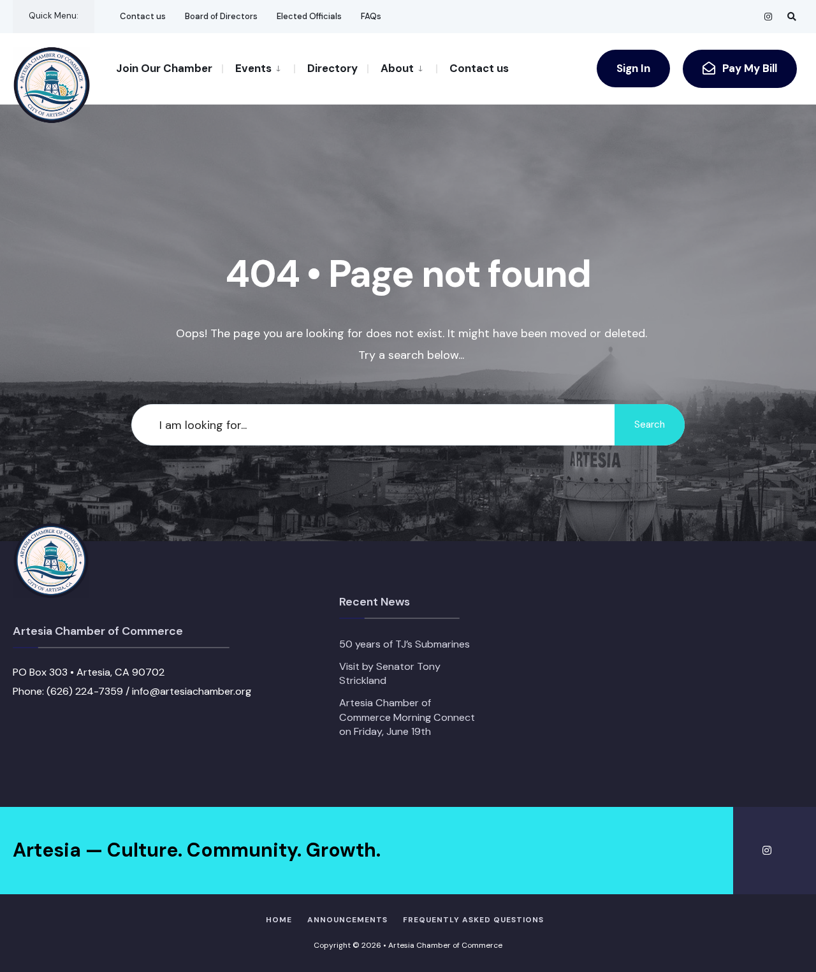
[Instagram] (768, 16)
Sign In (633, 68)
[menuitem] (258, 67)
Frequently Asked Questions (473, 920)
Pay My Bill (748, 68)
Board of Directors (221, 16)
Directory (332, 68)
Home (279, 920)
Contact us (143, 16)
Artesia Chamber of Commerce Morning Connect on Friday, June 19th (407, 717)
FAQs (371, 16)
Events (253, 68)
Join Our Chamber (164, 68)
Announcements (347, 920)
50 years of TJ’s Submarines (404, 644)
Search (649, 424)
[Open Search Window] (791, 16)
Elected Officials (309, 16)
